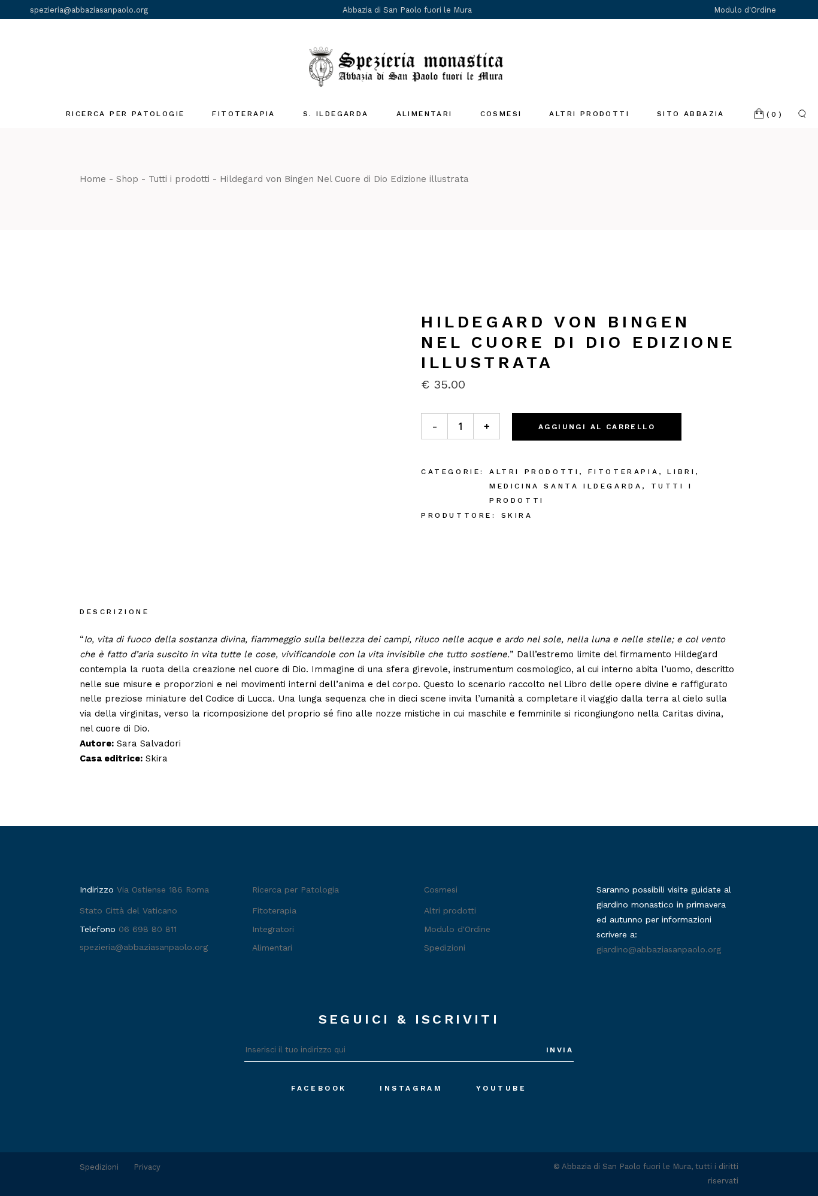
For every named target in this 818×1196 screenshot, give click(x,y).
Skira (517, 515)
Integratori (273, 929)
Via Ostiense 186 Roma (163, 889)
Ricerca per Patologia (295, 889)
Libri (681, 472)
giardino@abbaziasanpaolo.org (658, 949)
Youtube (501, 1088)
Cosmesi (441, 889)
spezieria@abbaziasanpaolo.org (89, 9)
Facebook (319, 1088)
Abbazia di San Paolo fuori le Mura (407, 9)
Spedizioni (444, 947)
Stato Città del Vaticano (128, 910)
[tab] (115, 613)
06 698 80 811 (148, 929)
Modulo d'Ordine (746, 9)
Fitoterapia (623, 472)
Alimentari (272, 947)
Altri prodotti (534, 472)
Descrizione (115, 612)
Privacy (147, 1166)
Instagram (411, 1088)
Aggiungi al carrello (596, 427)
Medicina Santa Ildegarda (565, 486)
